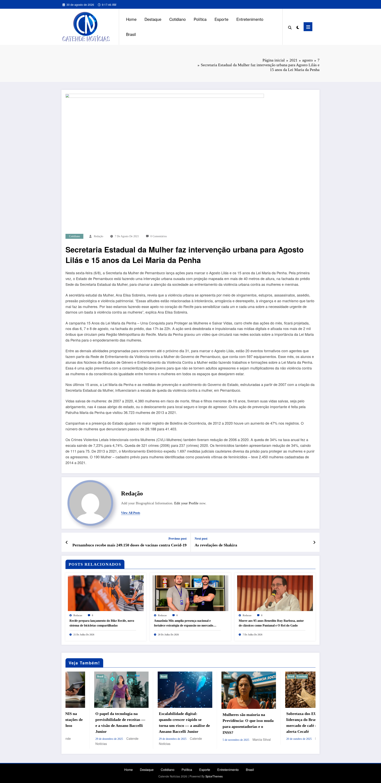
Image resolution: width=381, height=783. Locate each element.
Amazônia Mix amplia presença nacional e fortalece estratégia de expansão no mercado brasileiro (183, 623)
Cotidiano (177, 19)
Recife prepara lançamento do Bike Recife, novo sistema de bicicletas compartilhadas (101, 623)
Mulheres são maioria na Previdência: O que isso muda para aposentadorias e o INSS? (163, 723)
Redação (98, 236)
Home (131, 19)
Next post (201, 538)
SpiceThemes (214, 776)
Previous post (177, 538)
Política (200, 19)
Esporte (221, 19)
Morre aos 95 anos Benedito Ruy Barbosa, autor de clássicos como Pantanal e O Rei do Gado (271, 623)
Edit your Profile (186, 503)
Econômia (217, 676)
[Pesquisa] (290, 26)
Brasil (131, 34)
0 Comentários (158, 236)
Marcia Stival (177, 739)
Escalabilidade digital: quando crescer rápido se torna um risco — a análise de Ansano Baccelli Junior (99, 722)
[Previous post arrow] (66, 542)
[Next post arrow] (314, 542)
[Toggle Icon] (308, 26)
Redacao (77, 615)
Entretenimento (249, 19)
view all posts (130, 512)
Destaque (152, 19)
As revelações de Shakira (216, 545)
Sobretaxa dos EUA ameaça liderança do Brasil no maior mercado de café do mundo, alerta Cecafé (226, 722)
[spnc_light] (297, 26)
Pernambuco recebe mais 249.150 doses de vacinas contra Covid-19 (129, 545)
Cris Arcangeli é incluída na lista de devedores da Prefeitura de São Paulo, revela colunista (289, 715)
